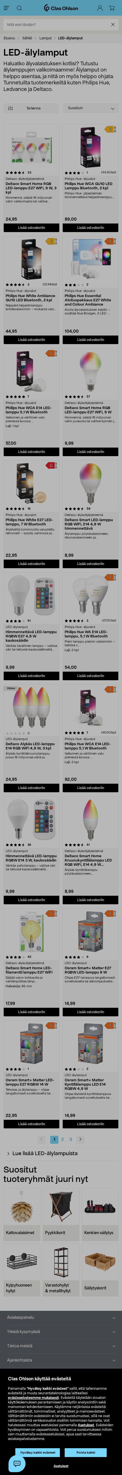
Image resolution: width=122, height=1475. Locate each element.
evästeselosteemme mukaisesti (33, 1397)
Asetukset (86, 1425)
